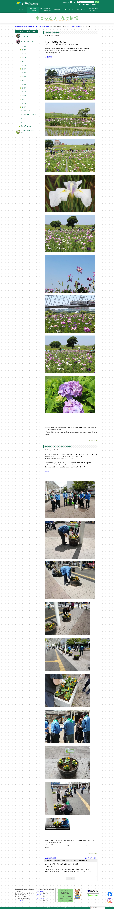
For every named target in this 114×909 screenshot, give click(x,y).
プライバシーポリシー (21, 900)
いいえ (53, 866)
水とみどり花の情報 (33, 10)
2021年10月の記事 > (91, 858)
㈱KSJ (47, 471)
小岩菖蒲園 (48, 57)
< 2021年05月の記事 (50, 858)
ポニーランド (69, 10)
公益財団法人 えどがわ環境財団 (24, 27)
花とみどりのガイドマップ (28, 132)
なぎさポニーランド (42, 898)
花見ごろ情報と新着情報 (73, 27)
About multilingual (84, 4)
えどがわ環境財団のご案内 (92, 10)
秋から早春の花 (26, 126)
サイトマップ (95, 4)
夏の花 (23, 122)
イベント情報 (25, 36)
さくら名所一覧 (26, 111)
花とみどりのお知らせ (28, 41)
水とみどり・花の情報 (42, 27)
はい (47, 866)
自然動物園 (57, 10)
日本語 (95, 907)
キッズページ (81, 10)
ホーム (21, 10)
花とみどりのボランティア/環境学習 (45, 10)
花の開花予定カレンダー (28, 115)
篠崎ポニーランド (41, 895)
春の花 (23, 118)
